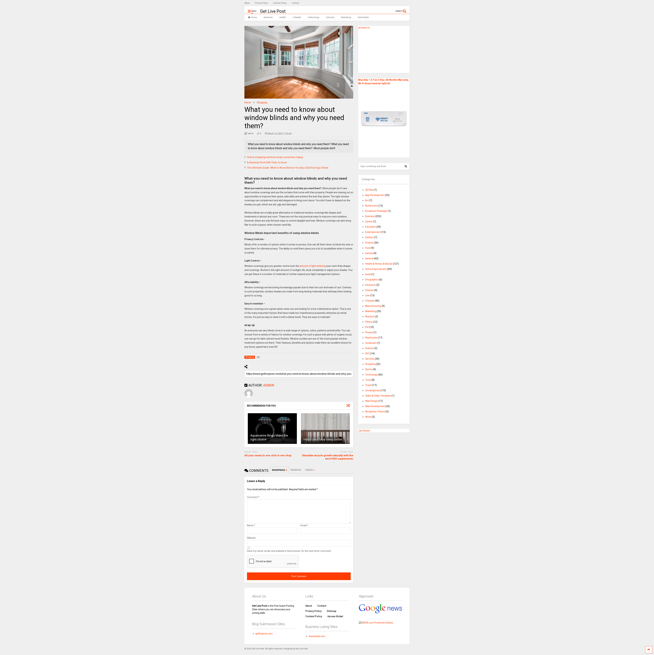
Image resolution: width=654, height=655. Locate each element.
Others (368, 321)
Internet (369, 290)
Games (369, 253)
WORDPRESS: (279, 470)
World (368, 416)
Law (367, 295)
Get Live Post (273, 11)
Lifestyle (297, 17)
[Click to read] (272, 428)
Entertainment (373, 232)
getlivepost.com (264, 633)
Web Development (375, 406)
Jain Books (364, 430)
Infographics (372, 279)
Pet (367, 327)
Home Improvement (376, 269)
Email (304, 525)
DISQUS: (310, 470)
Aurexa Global (335, 616)
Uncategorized (373, 390)
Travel (368, 385)
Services (330, 17)
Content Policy (280, 3)
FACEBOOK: (296, 470)
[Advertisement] (379, 50)
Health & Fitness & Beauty (379, 263)
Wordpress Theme (375, 411)
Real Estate (363, 17)
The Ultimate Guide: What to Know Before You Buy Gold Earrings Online (288, 167)
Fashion (369, 237)
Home (254, 17)
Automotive (371, 205)
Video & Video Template (378, 395)
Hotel (368, 274)
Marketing (346, 17)
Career (368, 221)
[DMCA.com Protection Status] (376, 622)
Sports (368, 369)
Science (369, 348)
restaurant (371, 343)
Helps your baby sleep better (322, 439)
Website (251, 537)
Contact (295, 3)
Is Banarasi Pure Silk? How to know (267, 162)
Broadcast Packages (376, 211)
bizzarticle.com (317, 636)
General (369, 258)
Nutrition (369, 316)
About (247, 3)
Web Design (371, 401)
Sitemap (331, 611)
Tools (368, 379)
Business (268, 17)
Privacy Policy (261, 3)
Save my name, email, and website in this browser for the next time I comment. (289, 551)
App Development (375, 195)
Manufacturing (373, 306)
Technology (313, 17)
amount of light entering (313, 266)
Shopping (370, 364)
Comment (253, 497)
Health (282, 17)
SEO (367, 353)
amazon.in (364, 27)
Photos (369, 332)
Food (367, 248)
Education (370, 226)
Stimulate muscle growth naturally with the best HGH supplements (327, 457)
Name (251, 525)
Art (367, 200)
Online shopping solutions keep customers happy (275, 157)
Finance (369, 242)
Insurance (370, 284)
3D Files (369, 189)
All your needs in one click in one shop (267, 455)
